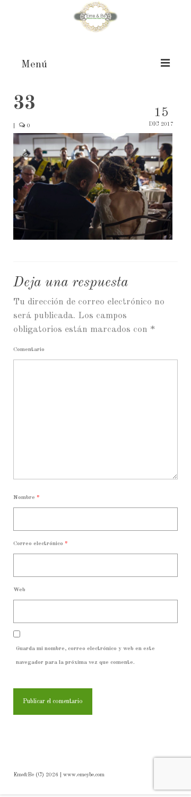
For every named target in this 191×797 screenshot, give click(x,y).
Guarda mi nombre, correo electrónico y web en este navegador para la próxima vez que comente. (85, 655)
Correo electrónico (40, 544)
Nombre (26, 498)
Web (19, 590)
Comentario (29, 350)
